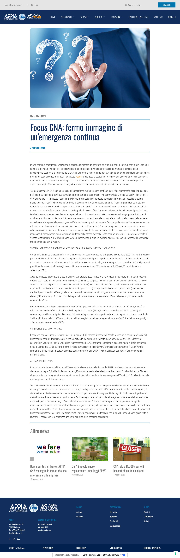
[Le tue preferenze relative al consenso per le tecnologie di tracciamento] (175, 553)
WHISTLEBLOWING (116, 548)
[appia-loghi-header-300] (22, 14)
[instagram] (32, 5)
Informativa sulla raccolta (67, 555)
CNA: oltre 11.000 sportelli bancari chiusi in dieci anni (128, 468)
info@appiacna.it (15, 533)
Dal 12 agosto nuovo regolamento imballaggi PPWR (89, 468)
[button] (32, 459)
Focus (79, 176)
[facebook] (28, 5)
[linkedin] (37, 5)
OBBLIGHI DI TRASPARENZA (152, 548)
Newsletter (41, 116)
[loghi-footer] (33, 504)
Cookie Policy (81, 548)
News (32, 116)
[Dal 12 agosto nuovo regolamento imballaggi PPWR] (90, 449)
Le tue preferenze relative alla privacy (101, 555)
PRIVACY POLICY (48, 548)
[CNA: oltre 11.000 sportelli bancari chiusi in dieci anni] (131, 449)
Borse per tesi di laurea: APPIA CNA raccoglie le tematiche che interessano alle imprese (48, 471)
